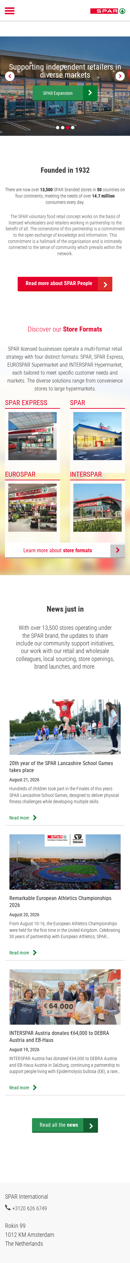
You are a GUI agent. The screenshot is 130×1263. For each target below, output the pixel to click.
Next (120, 76)
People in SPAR (58, 93)
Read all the (59, 1125)
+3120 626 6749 (29, 1208)
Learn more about (57, 550)
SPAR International (107, 11)
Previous (10, 76)
